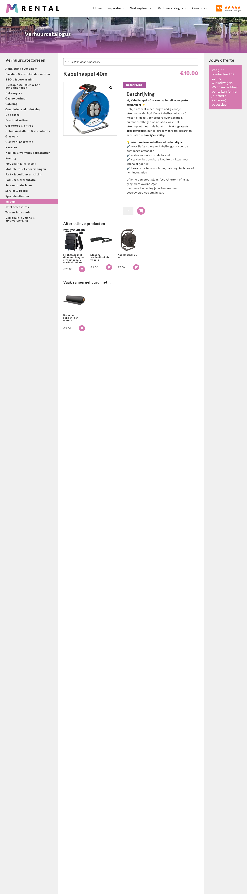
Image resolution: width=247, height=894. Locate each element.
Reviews (237, 8)
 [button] (81, 269)
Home (97, 8)
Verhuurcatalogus (170, 8)
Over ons (198, 8)
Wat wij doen (139, 8)
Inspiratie (114, 8)
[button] (111, 88)
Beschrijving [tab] (134, 84)
